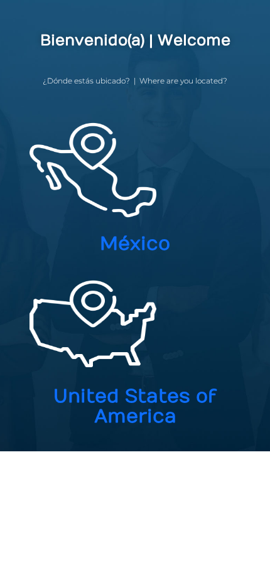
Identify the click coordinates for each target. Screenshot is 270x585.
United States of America (135, 406)
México (135, 244)
